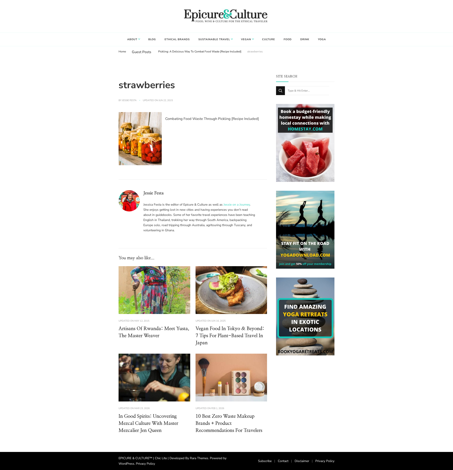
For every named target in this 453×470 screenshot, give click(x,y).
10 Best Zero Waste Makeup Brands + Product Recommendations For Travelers (229, 423)
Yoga (322, 39)
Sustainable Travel (214, 39)
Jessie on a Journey (236, 204)
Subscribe (265, 461)
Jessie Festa (129, 100)
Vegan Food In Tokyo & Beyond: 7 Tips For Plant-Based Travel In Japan (230, 335)
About (132, 39)
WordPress (126, 463)
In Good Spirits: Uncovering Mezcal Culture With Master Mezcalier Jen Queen (148, 423)
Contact (283, 461)
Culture (268, 39)
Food (288, 39)
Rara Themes (199, 458)
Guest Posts (141, 52)
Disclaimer (302, 461)
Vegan (246, 39)
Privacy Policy (145, 463)
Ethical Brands (177, 39)
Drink (304, 39)
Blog (152, 39)
